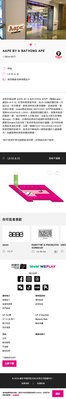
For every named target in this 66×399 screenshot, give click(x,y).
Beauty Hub (41, 319)
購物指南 (39, 300)
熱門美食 (6, 308)
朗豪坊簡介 (40, 334)
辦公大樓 (39, 323)
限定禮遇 (6, 327)
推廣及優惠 (7, 304)
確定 (57, 393)
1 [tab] (30, 44)
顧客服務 (6, 342)
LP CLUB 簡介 (8, 319)
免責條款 (25, 383)
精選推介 (6, 300)
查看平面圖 (54, 158)
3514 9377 (10, 56)
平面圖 (5, 346)
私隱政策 (41, 383)
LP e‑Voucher (42, 315)
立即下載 (9, 363)
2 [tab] (35, 44)
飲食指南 (39, 304)
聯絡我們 (6, 351)
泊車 (4, 338)
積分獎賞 (6, 323)
